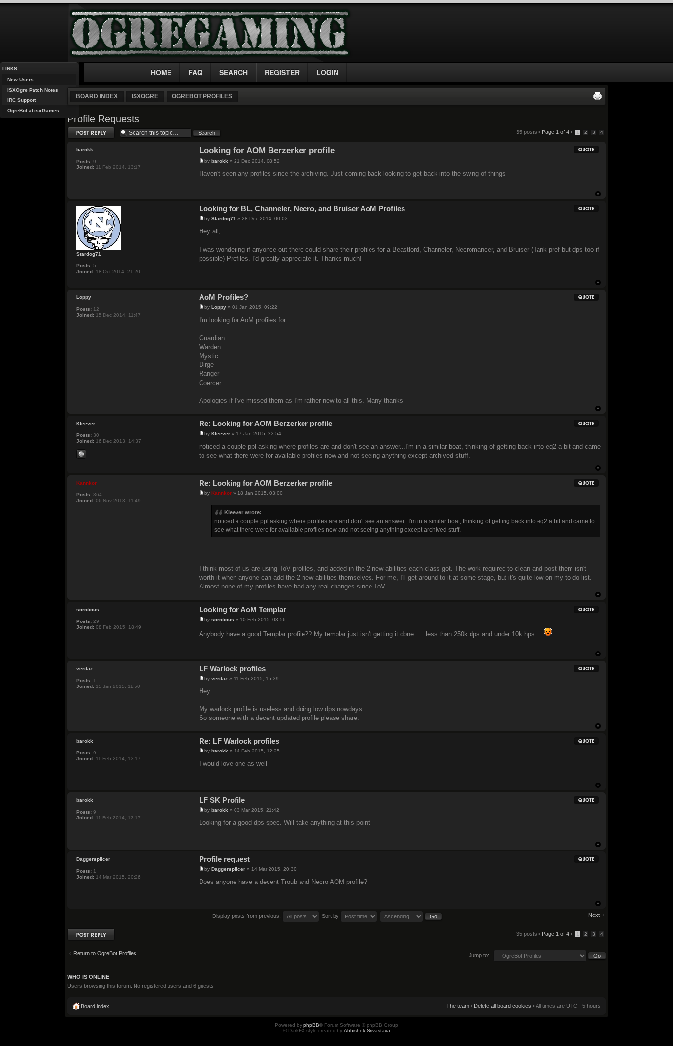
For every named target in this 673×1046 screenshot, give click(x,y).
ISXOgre (145, 96)
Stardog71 (223, 218)
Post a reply (81, 129)
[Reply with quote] (586, 149)
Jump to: (479, 955)
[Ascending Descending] (411, 916)
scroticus (222, 619)
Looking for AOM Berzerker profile (267, 150)
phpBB (311, 1025)
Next (594, 915)
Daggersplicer (228, 869)
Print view (597, 96)
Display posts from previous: (247, 916)
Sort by (331, 916)
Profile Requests (103, 118)
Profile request (224, 859)
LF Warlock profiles (232, 668)
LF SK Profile (222, 800)
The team (457, 1006)
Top (598, 193)
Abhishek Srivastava (367, 1030)
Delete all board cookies (502, 1006)
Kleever (220, 433)
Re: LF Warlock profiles (239, 741)
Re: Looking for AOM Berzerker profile (265, 423)
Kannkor (221, 493)
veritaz (219, 678)
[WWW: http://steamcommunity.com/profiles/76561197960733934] (81, 454)
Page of (555, 132)
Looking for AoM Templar (242, 609)
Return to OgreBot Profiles (104, 953)
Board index (97, 96)
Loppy (218, 307)
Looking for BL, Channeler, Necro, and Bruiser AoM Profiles (302, 208)
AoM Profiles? (223, 297)
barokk (219, 160)
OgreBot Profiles (202, 96)
